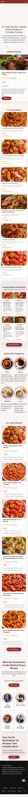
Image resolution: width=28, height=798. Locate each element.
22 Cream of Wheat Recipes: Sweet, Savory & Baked (20, 304)
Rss (24, 791)
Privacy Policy (13, 787)
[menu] (25, 1)
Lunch (5, 491)
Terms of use (20, 787)
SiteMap (19, 791)
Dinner (3, 82)
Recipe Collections (12, 791)
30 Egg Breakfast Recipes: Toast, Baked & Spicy (7, 304)
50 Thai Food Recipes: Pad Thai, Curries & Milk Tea (20, 328)
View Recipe (6, 98)
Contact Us (5, 787)
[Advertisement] (14, 14)
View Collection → (7, 313)
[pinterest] (24, 780)
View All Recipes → (14, 649)
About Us (4, 791)
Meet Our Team (14, 685)
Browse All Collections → (14, 344)
